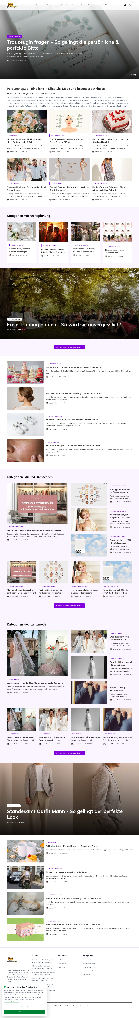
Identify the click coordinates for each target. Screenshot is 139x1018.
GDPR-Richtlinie (58, 1005)
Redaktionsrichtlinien (71, 1005)
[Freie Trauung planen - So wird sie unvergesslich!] (69, 303)
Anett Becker (11, 60)
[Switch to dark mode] (130, 5)
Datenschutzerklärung (11, 1002)
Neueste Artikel (41, 5)
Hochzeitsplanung (53, 5)
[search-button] (125, 5)
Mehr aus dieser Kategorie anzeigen (68, 347)
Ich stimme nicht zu (24, 1007)
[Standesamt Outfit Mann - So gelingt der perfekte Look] (69, 799)
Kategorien (88, 955)
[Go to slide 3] (135, 75)
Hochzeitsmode (81, 5)
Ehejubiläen (105, 5)
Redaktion (62, 955)
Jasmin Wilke (62, 963)
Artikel (35, 955)
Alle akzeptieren (24, 1012)
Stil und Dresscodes (67, 5)
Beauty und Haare (94, 5)
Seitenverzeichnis (85, 1005)
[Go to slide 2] (133, 74)
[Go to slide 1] (131, 74)
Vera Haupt (11, 822)
